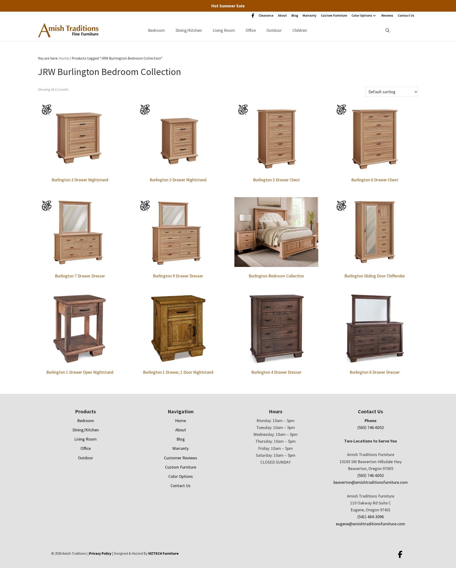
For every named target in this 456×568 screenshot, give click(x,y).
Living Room (224, 30)
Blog (294, 15)
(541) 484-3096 (370, 516)
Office (251, 30)
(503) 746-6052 (370, 427)
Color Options (362, 15)
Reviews (387, 15)
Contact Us (406, 15)
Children (299, 30)
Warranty (309, 15)
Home (180, 420)
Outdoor (274, 30)
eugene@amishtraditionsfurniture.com (370, 523)
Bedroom (156, 30)
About (282, 15)
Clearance (266, 15)
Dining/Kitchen (189, 30)
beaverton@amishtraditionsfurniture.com (370, 482)
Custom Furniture (334, 15)
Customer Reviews (180, 458)
